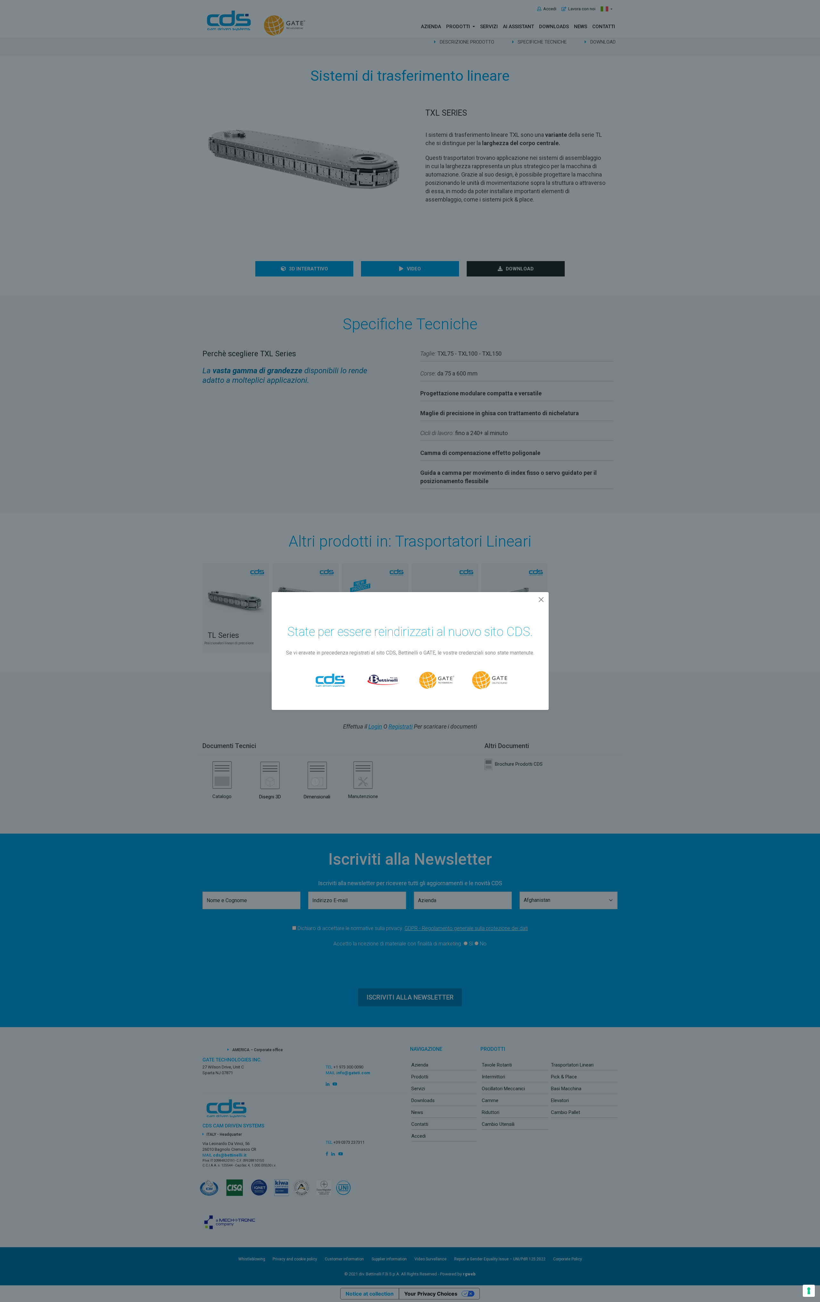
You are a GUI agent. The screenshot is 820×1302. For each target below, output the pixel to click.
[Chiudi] (541, 600)
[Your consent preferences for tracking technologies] (809, 1291)
